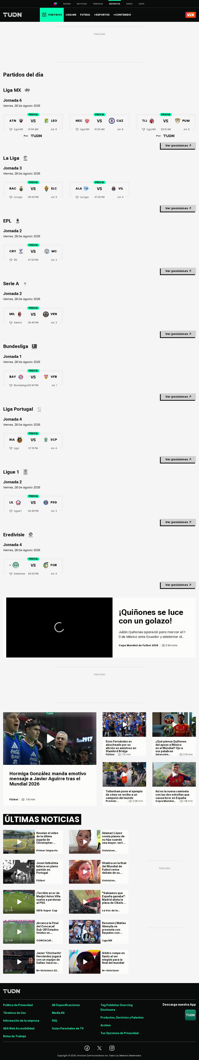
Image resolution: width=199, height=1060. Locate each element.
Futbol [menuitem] (85, 14)
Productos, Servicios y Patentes (122, 1017)
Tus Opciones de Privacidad (119, 1033)
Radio (129, 4)
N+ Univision (110, 970)
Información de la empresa (21, 1020)
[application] (59, 627)
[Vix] (190, 15)
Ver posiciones (176, 145)
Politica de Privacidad (18, 1005)
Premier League (111, 801)
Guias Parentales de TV (68, 1028)
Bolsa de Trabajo (14, 1036)
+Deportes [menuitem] (102, 14)
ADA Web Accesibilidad (18, 1028)
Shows (67, 4)
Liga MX (107, 940)
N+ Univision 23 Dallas (46, 970)
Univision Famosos (108, 850)
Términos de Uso (14, 1012)
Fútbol (13, 799)
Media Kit (58, 1012)
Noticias (82, 4)
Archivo (105, 1025)
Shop (141, 4)
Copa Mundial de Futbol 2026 (165, 801)
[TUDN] (12, 15)
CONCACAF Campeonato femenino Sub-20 (48, 940)
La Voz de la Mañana (110, 910)
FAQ (54, 1020)
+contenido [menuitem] (122, 14)
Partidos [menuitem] (55, 14)
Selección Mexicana (162, 754)
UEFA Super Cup (47, 910)
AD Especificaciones (66, 1005)
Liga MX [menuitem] (71, 14)
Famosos (98, 4)
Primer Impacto (47, 850)
